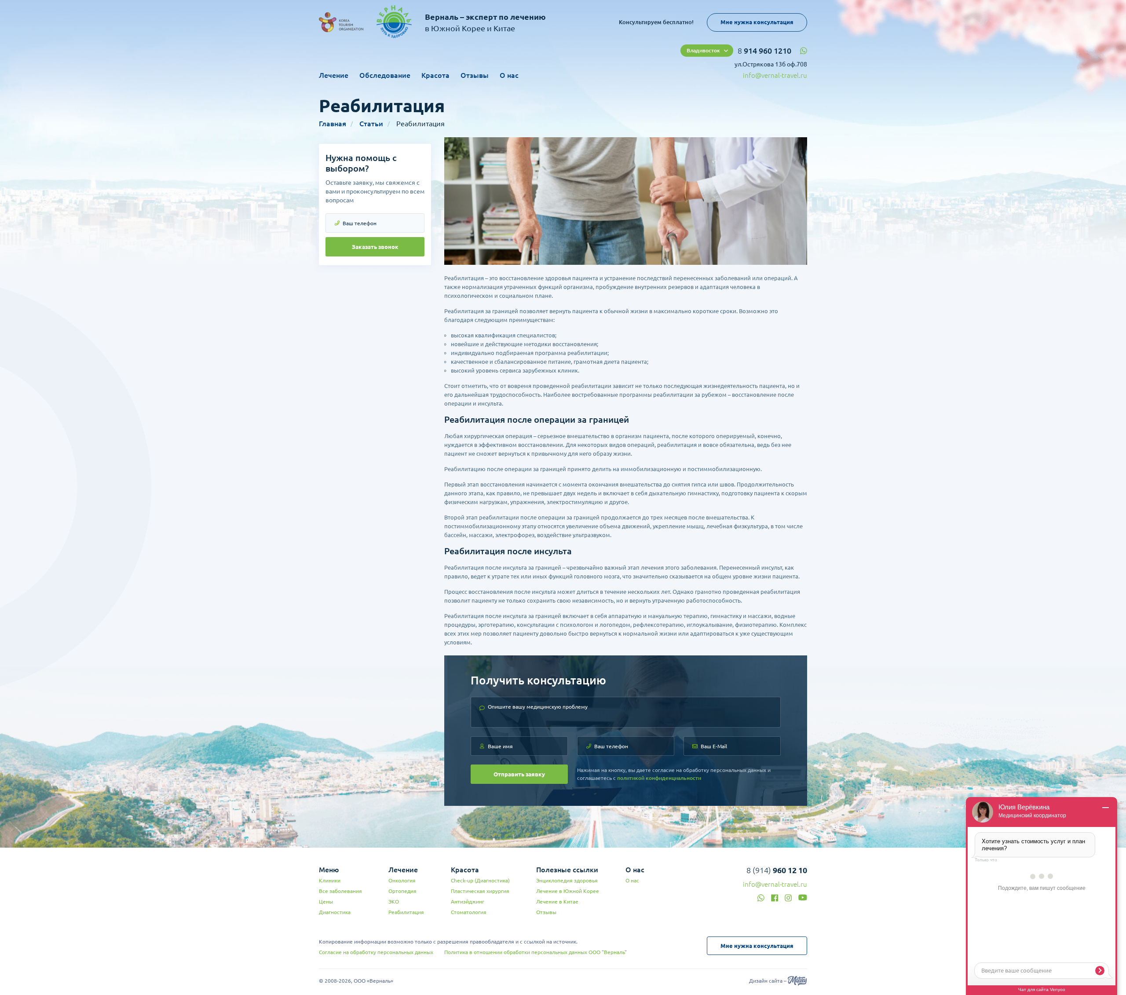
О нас (509, 75)
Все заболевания (340, 891)
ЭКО (393, 901)
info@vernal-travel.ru (775, 75)
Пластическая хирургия (480, 891)
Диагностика (335, 912)
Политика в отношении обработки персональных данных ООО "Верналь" (535, 952)
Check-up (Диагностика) (480, 880)
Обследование (384, 75)
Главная (332, 124)
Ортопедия (402, 891)
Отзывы (475, 75)
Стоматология (468, 912)
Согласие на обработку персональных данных (376, 952)
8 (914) (776, 870)
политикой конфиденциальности (659, 778)
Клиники (329, 880)
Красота (435, 75)
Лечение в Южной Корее (567, 891)
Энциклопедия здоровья (567, 880)
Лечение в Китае (557, 901)
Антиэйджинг (467, 901)
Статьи (371, 124)
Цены (326, 901)
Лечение (333, 75)
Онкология (402, 880)
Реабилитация (406, 912)
